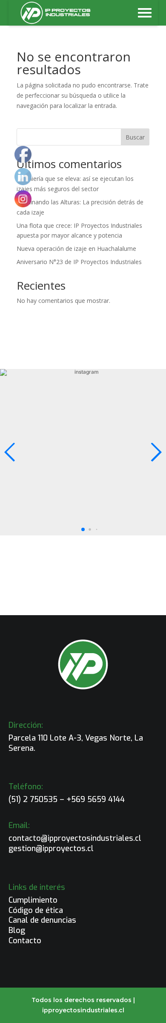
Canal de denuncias (42, 920)
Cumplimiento (33, 900)
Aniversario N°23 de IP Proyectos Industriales (79, 262)
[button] (83, 529)
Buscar (135, 137)
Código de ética (36, 910)
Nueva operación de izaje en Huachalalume (76, 248)
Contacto (25, 941)
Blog (17, 930)
